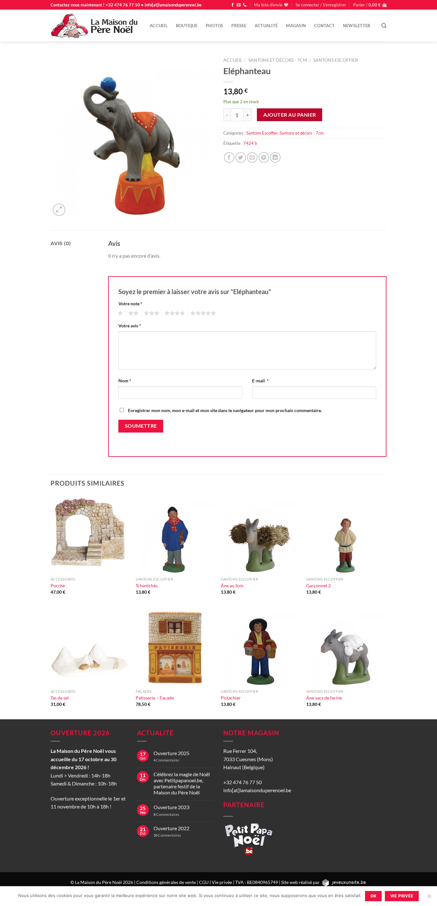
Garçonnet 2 (318, 585)
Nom (124, 380)
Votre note (130, 303)
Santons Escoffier (335, 60)
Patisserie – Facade (155, 697)
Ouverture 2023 (171, 807)
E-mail (260, 380)
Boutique (186, 25)
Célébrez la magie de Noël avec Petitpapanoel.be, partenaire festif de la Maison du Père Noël (182, 783)
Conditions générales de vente (166, 882)
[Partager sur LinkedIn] (275, 157)
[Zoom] (59, 210)
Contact (324, 25)
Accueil (159, 25)
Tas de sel (60, 697)
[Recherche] (383, 26)
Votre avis (129, 325)
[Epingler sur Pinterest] (263, 157)
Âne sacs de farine (324, 697)
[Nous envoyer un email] (239, 5)
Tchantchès (147, 585)
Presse (238, 25)
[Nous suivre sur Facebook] (232, 5)
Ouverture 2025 (171, 753)
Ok (373, 896)
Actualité (266, 25)
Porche (58, 585)
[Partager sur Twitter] (240, 157)
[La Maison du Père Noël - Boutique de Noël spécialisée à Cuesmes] (95, 25)
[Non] (429, 898)
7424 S (250, 143)
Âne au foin (232, 585)
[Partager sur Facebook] (229, 157)
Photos (214, 25)
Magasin (296, 25)
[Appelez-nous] (245, 5)
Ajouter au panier (289, 115)
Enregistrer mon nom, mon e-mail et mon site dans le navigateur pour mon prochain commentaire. (225, 410)
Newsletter (357, 25)
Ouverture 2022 (171, 828)
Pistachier (231, 697)
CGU (204, 882)
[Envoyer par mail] (252, 157)
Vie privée (222, 882)
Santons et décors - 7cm (277, 60)
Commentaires (166, 760)
